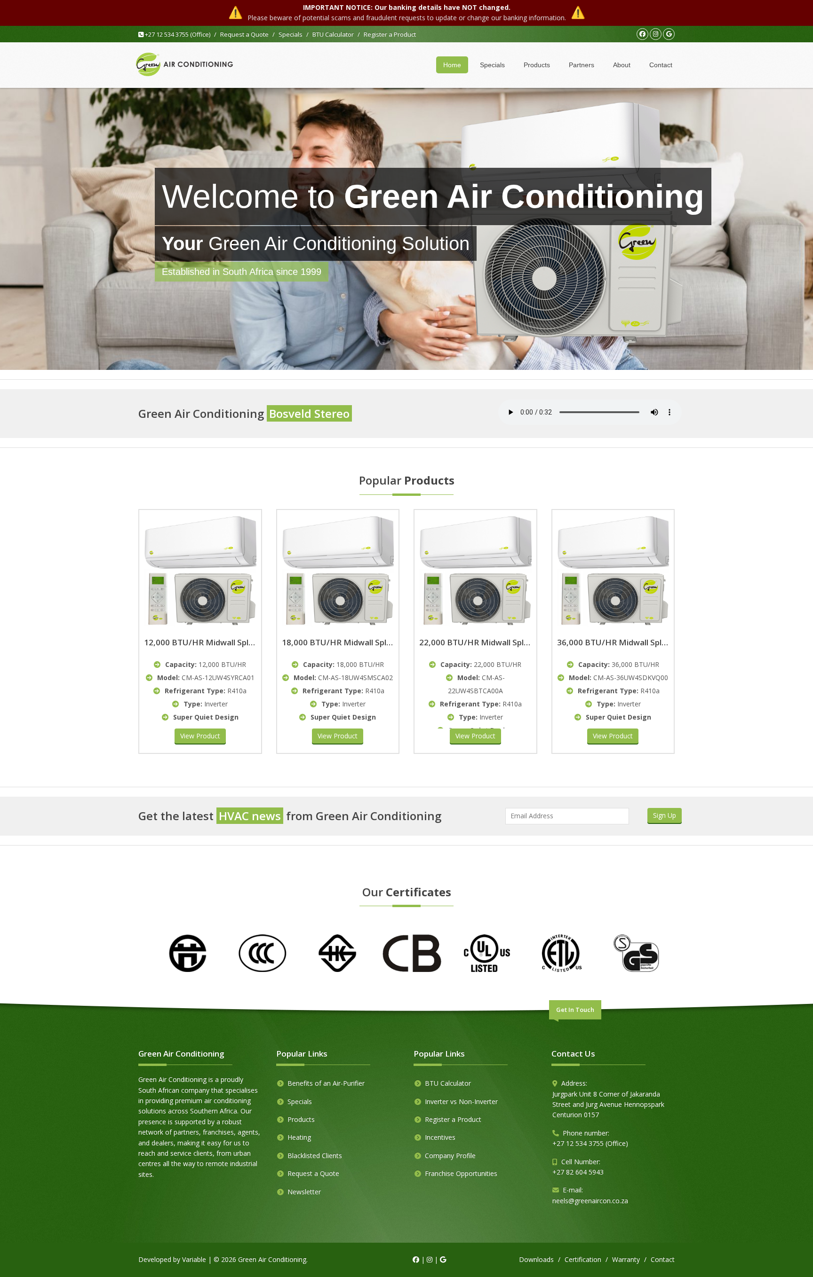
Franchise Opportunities (461, 1173)
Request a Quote (244, 34)
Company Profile (450, 1155)
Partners (581, 65)
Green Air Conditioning (272, 1259)
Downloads (536, 1259)
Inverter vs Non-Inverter (461, 1101)
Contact (660, 65)
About (621, 65)
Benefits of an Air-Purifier (326, 1083)
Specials (291, 34)
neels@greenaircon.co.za (590, 1200)
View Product (200, 735)
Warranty (626, 1259)
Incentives (440, 1137)
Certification (583, 1259)
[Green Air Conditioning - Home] (184, 64)
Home (452, 65)
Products (537, 65)
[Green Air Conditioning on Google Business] (669, 34)
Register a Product (390, 34)
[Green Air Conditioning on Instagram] (656, 34)
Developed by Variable (172, 1259)
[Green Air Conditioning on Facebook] (642, 34)
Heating (299, 1137)
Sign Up (664, 815)
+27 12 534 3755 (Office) (176, 34)
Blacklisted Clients (314, 1155)
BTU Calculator (333, 34)
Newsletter (304, 1191)
